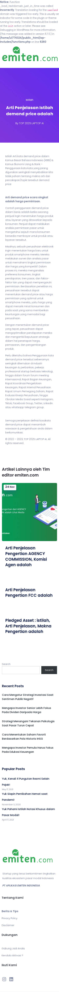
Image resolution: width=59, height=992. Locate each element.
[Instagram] (4, 979)
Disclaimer (8, 925)
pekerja (39, 367)
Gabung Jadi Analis (13, 948)
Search (6, 664)
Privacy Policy (9, 918)
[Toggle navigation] (7, 65)
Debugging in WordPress (15, 30)
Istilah (29, 100)
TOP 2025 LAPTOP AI (31, 123)
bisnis (17, 212)
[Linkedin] (11, 979)
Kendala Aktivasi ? (12, 955)
